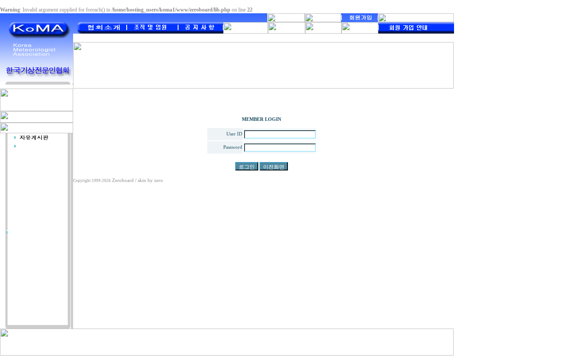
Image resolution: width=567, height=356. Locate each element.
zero (158, 180)
